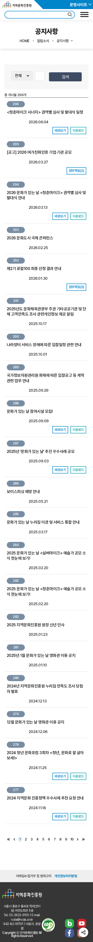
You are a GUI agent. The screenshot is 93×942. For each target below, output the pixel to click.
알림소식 (43, 41)
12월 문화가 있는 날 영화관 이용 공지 (35, 722)
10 (72, 839)
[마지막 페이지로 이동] (83, 839)
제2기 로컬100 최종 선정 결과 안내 (34, 268)
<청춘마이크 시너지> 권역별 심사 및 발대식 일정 (45, 112)
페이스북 (69, 932)
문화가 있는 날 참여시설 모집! (30, 411)
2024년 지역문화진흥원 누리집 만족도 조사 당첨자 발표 (45, 689)
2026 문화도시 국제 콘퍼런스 (30, 238)
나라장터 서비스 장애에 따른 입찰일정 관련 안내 (44, 344)
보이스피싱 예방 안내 (23, 491)
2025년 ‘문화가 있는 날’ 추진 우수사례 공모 (40, 451)
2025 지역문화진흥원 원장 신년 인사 (35, 624)
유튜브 (81, 923)
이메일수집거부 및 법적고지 (33, 876)
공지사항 (63, 41)
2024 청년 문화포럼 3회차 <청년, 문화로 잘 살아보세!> (45, 755)
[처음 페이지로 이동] (8, 839)
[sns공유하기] (83, 932)
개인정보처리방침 (65, 876)
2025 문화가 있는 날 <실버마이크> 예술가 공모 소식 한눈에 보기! (46, 556)
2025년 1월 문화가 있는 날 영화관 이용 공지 (41, 655)
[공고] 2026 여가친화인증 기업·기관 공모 (39, 152)
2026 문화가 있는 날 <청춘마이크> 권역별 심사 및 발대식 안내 (46, 195)
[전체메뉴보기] (84, 14)
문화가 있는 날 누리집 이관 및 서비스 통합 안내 (43, 522)
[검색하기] (69, 14)
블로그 (69, 923)
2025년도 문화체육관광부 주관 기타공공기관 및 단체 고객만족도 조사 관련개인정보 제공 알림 (46, 311)
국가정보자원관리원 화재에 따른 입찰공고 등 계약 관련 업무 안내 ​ (45, 378)
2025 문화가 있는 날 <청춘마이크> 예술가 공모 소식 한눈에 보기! (46, 591)
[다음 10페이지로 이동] (77, 839)
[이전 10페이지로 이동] (14, 839)
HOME (25, 41)
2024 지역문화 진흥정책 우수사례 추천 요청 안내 (45, 798)
